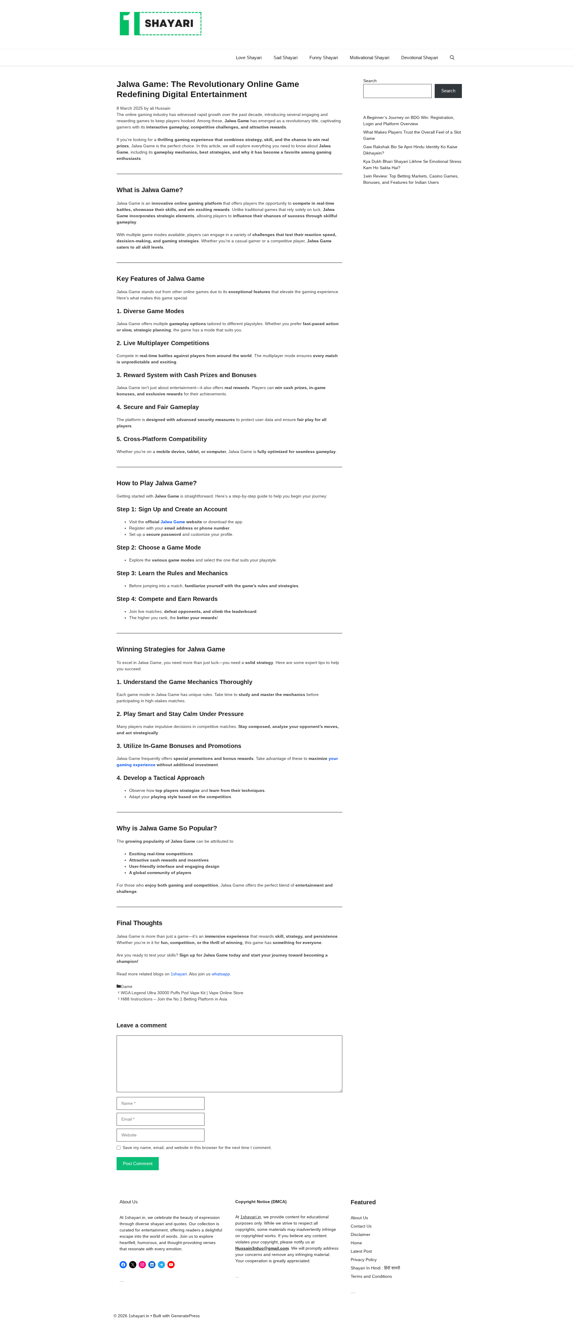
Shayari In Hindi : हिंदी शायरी (375, 1268)
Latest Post (361, 1251)
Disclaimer (360, 1234)
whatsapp (221, 973)
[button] (452, 57)
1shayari (179, 973)
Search (370, 80)
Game (126, 986)
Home (356, 1242)
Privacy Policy (364, 1259)
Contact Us (361, 1226)
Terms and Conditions (371, 1276)
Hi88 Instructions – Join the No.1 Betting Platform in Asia (174, 999)
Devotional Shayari (419, 57)
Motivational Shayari (369, 57)
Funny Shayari (323, 57)
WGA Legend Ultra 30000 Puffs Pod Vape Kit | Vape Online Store (182, 992)
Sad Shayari (285, 57)
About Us (359, 1217)
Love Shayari (249, 57)
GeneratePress (185, 1315)
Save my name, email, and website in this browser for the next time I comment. (197, 1147)
